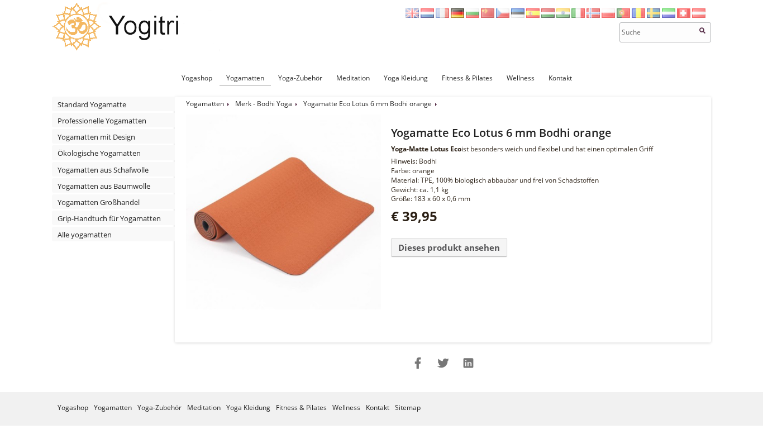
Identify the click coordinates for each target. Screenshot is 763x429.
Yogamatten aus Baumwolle (104, 186)
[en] (412, 15)
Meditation (353, 78)
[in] (563, 15)
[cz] (502, 15)
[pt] (623, 15)
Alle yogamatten (85, 235)
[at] (698, 15)
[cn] (487, 15)
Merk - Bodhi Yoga (263, 103)
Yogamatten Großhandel (99, 202)
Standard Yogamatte (92, 104)
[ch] (683, 15)
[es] (533, 15)
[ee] (517, 15)
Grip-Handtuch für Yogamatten (109, 218)
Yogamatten (245, 78)
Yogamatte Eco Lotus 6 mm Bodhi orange (367, 103)
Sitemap (408, 407)
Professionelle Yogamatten (102, 121)
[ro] (638, 15)
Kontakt (560, 78)
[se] (653, 15)
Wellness (521, 78)
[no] (593, 15)
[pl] (608, 15)
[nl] (427, 15)
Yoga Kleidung (406, 78)
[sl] (668, 15)
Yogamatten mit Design (96, 137)
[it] (578, 15)
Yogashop (197, 78)
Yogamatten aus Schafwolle (103, 170)
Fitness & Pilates (467, 78)
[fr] (442, 15)
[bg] (472, 15)
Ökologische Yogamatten (99, 153)
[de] (457, 15)
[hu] (548, 15)
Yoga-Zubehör (300, 78)
